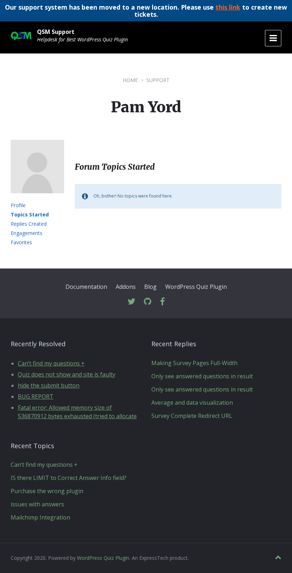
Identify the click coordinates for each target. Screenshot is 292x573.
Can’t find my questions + (51, 363)
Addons (126, 287)
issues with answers (37, 504)
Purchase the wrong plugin (47, 491)
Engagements (26, 233)
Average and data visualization (192, 402)
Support (158, 80)
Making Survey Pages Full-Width (194, 363)
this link (227, 7)
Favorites (21, 242)
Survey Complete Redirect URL (191, 416)
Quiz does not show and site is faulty (66, 374)
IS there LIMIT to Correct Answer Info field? (68, 478)
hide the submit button (48, 385)
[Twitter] (131, 302)
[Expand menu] (273, 38)
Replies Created (29, 223)
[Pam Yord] (37, 198)
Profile (18, 205)
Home (130, 80)
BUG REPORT (35, 396)
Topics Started (30, 214)
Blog (150, 287)
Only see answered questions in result (202, 376)
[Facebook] (162, 302)
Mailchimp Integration (40, 517)
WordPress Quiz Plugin (196, 287)
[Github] (147, 302)
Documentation (86, 287)
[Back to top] (278, 557)
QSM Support (55, 32)
